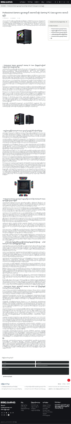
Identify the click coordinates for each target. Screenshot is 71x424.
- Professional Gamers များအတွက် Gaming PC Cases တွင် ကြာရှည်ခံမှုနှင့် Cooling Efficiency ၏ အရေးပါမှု (59, 36)
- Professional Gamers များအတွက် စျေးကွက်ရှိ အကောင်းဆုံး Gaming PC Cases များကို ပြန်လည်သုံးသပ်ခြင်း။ (59, 32)
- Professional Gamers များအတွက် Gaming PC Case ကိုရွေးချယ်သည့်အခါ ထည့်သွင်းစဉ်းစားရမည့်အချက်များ (59, 28)
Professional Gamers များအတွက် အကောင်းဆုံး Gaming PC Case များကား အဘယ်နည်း (25, 6)
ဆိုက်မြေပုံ (14, 422)
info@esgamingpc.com (6, 407)
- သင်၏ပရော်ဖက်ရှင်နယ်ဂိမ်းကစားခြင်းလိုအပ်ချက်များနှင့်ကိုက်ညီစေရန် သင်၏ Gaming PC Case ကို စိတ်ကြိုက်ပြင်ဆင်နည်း (59, 34)
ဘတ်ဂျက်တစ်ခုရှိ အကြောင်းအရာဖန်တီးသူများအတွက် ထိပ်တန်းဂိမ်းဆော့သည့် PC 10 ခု (36, 386)
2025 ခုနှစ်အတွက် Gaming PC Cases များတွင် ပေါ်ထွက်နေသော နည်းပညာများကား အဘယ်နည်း (12, 388)
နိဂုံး (51, 38)
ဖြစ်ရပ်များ (59, 383)
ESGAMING (3, 6)
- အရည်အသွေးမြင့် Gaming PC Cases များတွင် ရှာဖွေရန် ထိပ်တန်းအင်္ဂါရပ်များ (59, 30)
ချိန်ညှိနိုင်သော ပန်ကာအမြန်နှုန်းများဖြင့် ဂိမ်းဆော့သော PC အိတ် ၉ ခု (59, 388)
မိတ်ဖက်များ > (58, 402)
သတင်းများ (64, 383)
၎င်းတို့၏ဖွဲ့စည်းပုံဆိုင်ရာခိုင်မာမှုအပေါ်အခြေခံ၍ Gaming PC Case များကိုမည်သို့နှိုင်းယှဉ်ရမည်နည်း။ (10, 386)
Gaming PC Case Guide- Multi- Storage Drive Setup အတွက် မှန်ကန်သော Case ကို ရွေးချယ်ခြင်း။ (59, 386)
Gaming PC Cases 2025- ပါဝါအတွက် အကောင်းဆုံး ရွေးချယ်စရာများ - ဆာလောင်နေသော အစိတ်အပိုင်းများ (36, 388)
